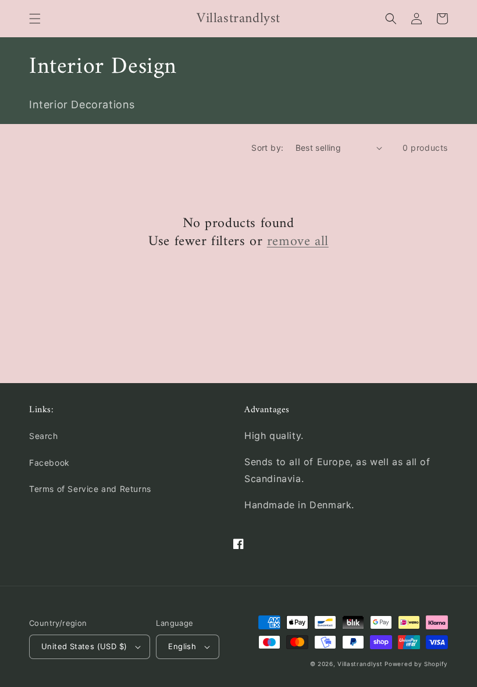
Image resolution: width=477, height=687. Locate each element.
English (182, 646)
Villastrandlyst (361, 663)
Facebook (49, 463)
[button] (35, 18)
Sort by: (267, 148)
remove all (298, 242)
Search (43, 436)
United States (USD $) (84, 646)
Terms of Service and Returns (90, 489)
